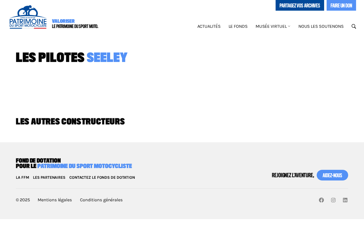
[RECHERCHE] (354, 26)
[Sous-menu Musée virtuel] (289, 26)
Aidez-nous (332, 175)
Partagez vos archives (300, 5)
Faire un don (341, 5)
